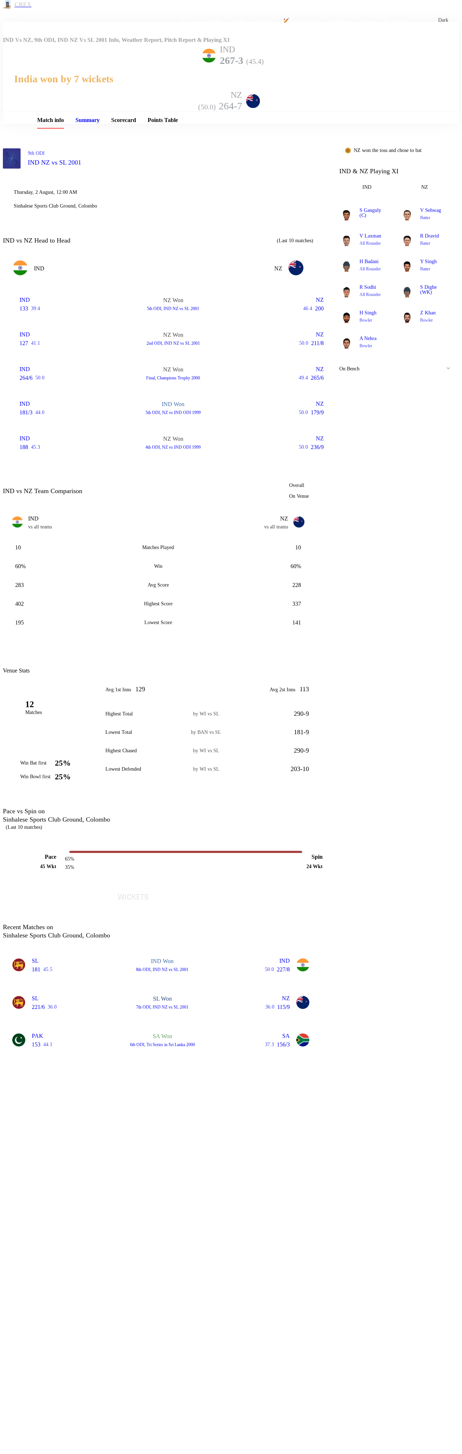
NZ (424, 187)
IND (366, 187)
